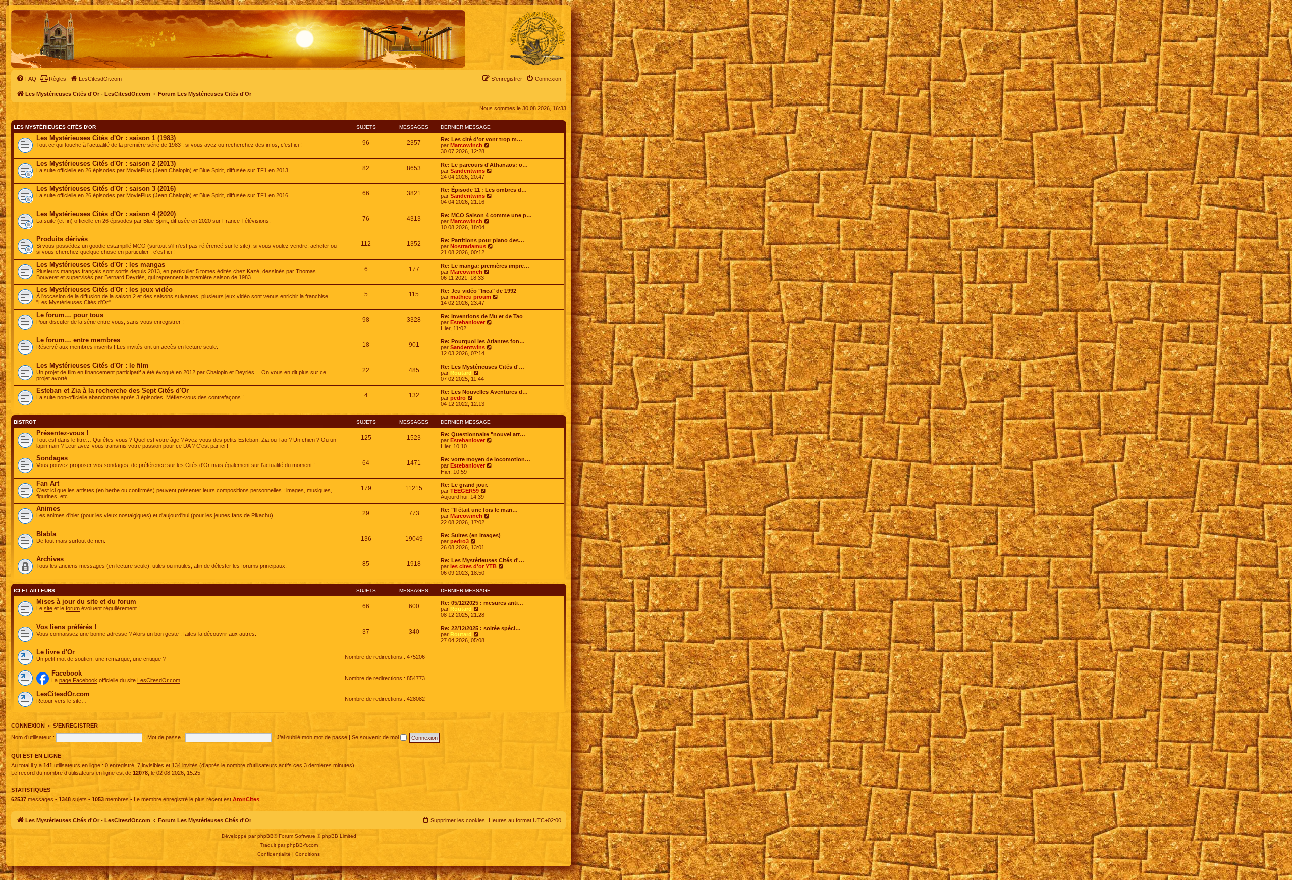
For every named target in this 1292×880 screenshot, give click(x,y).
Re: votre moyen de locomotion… (485, 459)
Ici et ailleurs (34, 590)
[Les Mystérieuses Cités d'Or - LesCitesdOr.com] (537, 38)
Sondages (52, 458)
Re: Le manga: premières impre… (485, 266)
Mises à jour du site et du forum (86, 601)
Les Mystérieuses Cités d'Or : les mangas (100, 264)
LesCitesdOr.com (158, 680)
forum (73, 608)
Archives (50, 559)
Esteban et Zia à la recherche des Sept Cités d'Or (112, 390)
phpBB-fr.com (302, 845)
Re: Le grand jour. (464, 485)
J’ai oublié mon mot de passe (312, 737)
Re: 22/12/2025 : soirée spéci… (481, 628)
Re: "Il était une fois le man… (479, 510)
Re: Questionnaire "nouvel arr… (483, 434)
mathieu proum (470, 297)
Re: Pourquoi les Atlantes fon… (483, 341)
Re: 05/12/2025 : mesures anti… (482, 603)
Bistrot (25, 422)
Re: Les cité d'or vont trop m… (481, 139)
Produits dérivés (62, 239)
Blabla (46, 534)
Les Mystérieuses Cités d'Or (55, 127)
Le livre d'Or (55, 652)
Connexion (28, 725)
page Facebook (78, 680)
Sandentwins (467, 171)
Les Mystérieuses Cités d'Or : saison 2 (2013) (106, 163)
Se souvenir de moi (376, 737)
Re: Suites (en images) (471, 535)
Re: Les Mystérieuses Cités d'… (482, 367)
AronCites (246, 799)
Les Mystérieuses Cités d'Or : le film (92, 365)
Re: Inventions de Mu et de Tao (482, 316)
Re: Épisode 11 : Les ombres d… (484, 190)
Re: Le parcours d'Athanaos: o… (484, 165)
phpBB (265, 836)
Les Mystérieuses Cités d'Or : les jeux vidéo (104, 289)
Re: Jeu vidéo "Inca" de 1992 (478, 291)
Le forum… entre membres (78, 340)
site (48, 608)
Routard (461, 373)
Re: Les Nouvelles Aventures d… (484, 392)
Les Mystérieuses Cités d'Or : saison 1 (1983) (106, 138)
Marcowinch (466, 145)
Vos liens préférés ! (66, 627)
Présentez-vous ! (62, 433)
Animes (48, 508)
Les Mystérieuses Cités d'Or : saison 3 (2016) (106, 188)
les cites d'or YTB (473, 566)
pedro (458, 398)
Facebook (66, 673)
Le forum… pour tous (69, 315)
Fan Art (47, 483)
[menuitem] (26, 79)
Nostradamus (468, 246)
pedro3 (459, 541)
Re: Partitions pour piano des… (482, 240)
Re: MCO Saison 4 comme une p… (486, 215)
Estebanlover (467, 322)
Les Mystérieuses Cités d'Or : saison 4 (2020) (106, 214)
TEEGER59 (464, 491)
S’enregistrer (75, 725)
